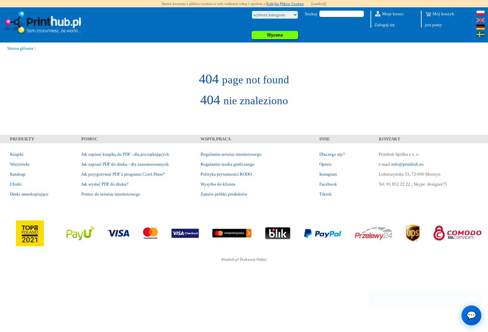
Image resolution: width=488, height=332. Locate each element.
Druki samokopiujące (29, 194)
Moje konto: (393, 13)
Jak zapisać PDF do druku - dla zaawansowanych (125, 164)
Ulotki (16, 184)
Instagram (328, 174)
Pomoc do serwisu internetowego (110, 194)
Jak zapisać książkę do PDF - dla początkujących (125, 154)
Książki (17, 154)
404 (244, 78)
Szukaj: (311, 13)
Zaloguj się (384, 24)
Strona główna (20, 48)
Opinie (325, 164)
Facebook (328, 184)
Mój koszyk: (443, 13)
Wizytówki (20, 164)
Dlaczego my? (332, 154)
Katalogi (18, 174)
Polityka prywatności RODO (226, 174)
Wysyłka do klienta (218, 184)
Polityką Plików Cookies (285, 4)
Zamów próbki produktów (224, 194)
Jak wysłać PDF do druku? (104, 184)
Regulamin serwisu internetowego (231, 154)
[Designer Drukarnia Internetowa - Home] (44, 23)
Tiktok (325, 194)
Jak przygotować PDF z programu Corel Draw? (123, 174)
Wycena (275, 35)
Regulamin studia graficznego (228, 164)
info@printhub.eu (407, 164)
